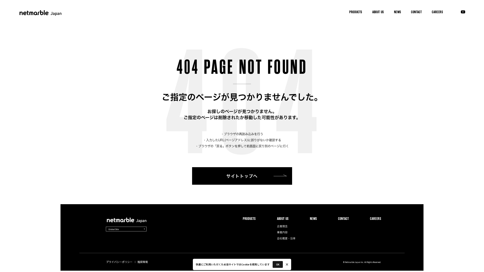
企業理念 (356, 26)
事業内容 (378, 26)
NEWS (397, 12)
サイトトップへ (242, 176)
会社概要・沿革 (404, 26)
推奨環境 (142, 262)
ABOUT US (378, 12)
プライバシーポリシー (119, 262)
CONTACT (416, 12)
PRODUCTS (355, 12)
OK (277, 264)
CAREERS (437, 12)
